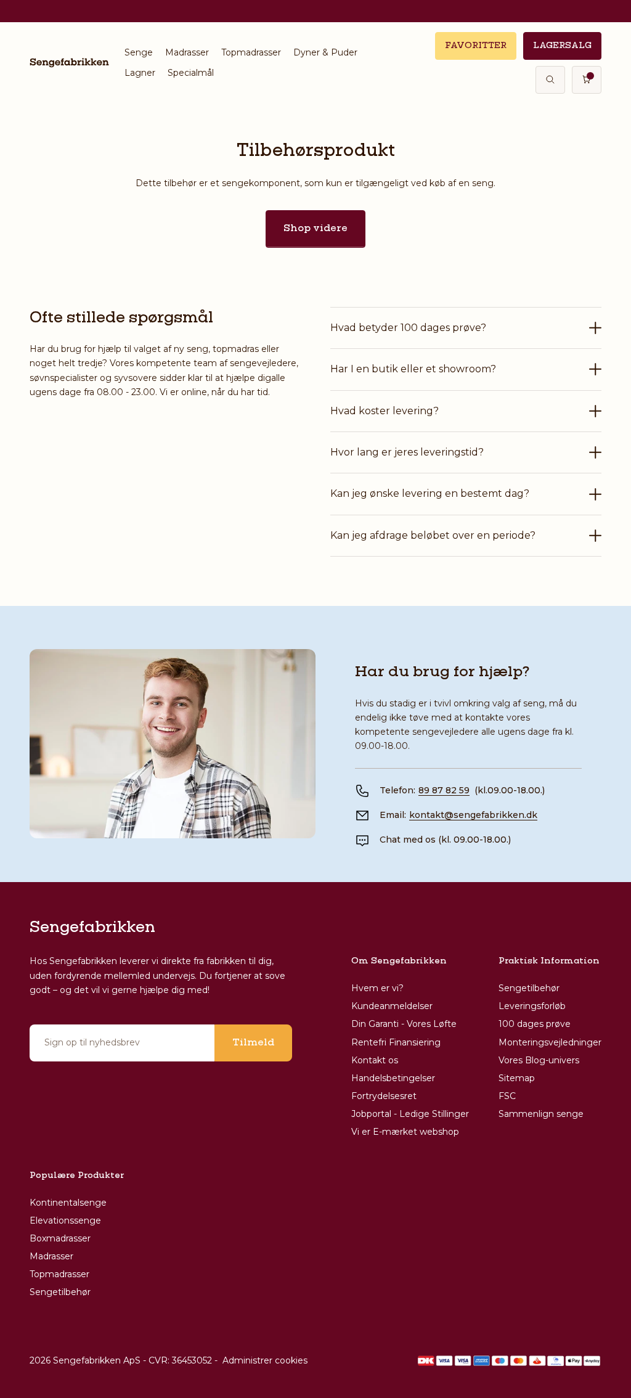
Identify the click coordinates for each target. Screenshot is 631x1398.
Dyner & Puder (325, 52)
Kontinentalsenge (68, 1202)
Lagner (139, 72)
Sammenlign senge (541, 1113)
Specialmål (191, 72)
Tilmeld (253, 1043)
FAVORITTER (476, 45)
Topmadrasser (251, 52)
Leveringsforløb (532, 1006)
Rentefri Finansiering (396, 1042)
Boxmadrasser (60, 1238)
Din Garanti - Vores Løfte (404, 1023)
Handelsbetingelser (393, 1078)
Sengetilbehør (529, 988)
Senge (138, 52)
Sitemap (517, 1078)
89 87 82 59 (444, 790)
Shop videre (315, 229)
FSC (507, 1096)
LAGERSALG (562, 45)
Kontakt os (374, 1060)
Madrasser (187, 52)
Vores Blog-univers (539, 1060)
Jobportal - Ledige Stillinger (410, 1113)
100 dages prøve (535, 1023)
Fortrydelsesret (384, 1096)
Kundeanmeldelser (392, 1006)
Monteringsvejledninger (550, 1042)
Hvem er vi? (377, 988)
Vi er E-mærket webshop (405, 1131)
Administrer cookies (264, 1360)
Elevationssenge (65, 1220)
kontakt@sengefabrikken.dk (473, 814)
